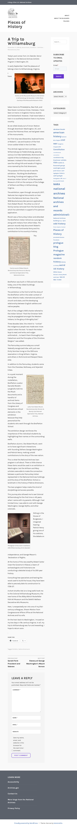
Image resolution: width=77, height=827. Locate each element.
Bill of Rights (56, 140)
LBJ (59, 181)
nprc (64, 220)
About (67, 15)
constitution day (58, 157)
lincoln (62, 181)
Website (16, 731)
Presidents (56, 240)
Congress (60, 144)
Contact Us (12, 794)
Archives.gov (13, 788)
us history (56, 265)
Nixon (60, 220)
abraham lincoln (59, 129)
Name (15, 718)
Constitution (59, 149)
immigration (56, 178)
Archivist (64, 136)
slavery (63, 262)
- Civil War (40, 47)
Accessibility (13, 782)
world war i (56, 277)
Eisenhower (57, 160)
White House (57, 272)
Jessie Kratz (25, 47)
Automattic (58, 823)
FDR (55, 163)
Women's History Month (60, 274)
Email (15, 725)
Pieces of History (16, 24)
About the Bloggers (61, 18)
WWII (59, 280)
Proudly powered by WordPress (26, 823)
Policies (66, 21)
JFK (61, 178)
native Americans (24, 649)
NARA (56, 184)
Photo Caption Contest (59, 227)
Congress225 (57, 147)
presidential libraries (58, 237)
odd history (59, 223)
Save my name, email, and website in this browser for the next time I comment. (18, 744)
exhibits (15, 649)
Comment (17, 690)
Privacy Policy (14, 808)
